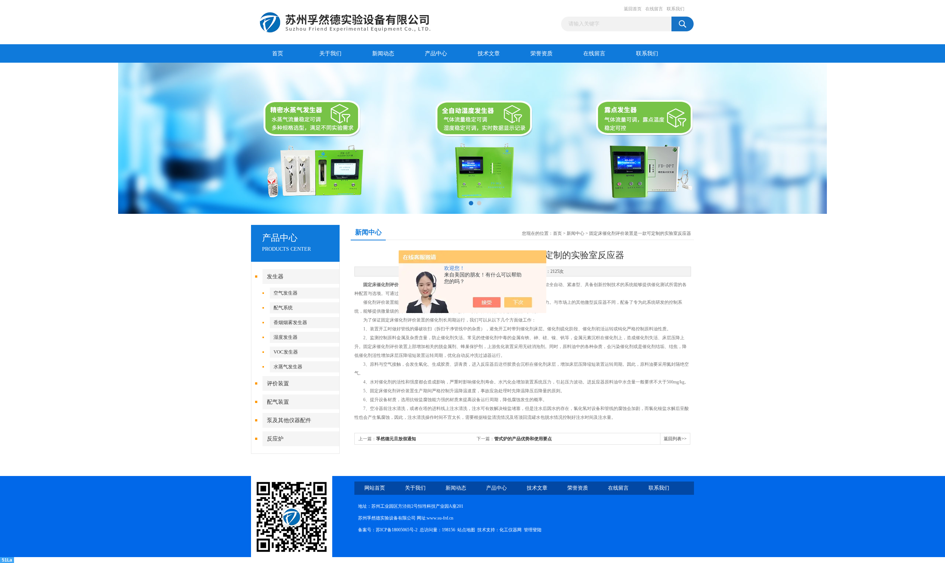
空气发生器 (286, 293)
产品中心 (436, 53)
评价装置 (278, 383)
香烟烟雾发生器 (290, 322)
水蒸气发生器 (288, 366)
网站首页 (374, 488)
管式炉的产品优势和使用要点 (523, 438)
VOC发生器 (286, 352)
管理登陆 (533, 529)
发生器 (275, 276)
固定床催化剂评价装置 (385, 284)
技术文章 (489, 53)
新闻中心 (575, 233)
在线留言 (654, 8)
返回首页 (633, 8)
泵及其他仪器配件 (289, 420)
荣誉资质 (541, 53)
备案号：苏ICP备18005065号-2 (387, 529)
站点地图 (466, 529)
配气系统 (283, 307)
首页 (277, 53)
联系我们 (675, 8)
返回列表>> (675, 438)
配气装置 (278, 402)
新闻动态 (383, 53)
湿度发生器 (286, 337)
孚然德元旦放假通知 (396, 438)
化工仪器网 (510, 529)
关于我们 (330, 53)
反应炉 (275, 439)
